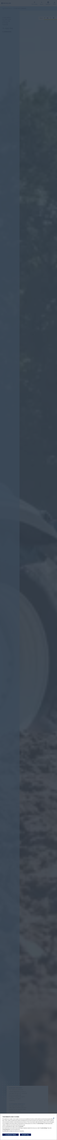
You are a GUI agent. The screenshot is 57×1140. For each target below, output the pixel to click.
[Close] (54, 1118)
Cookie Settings (10, 1134)
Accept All (25, 1134)
